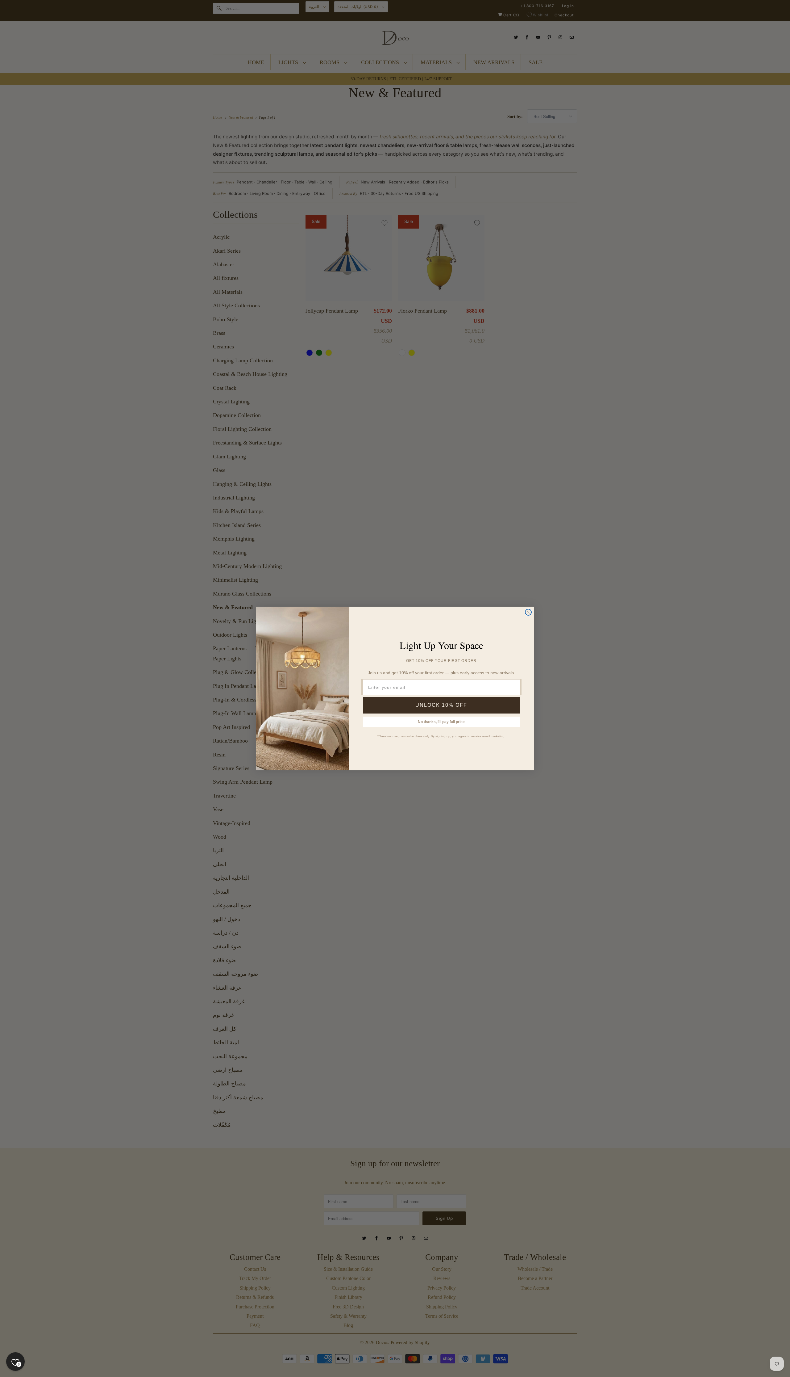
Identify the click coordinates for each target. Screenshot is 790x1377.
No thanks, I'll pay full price (441, 722)
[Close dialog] (528, 612)
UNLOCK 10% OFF (441, 705)
